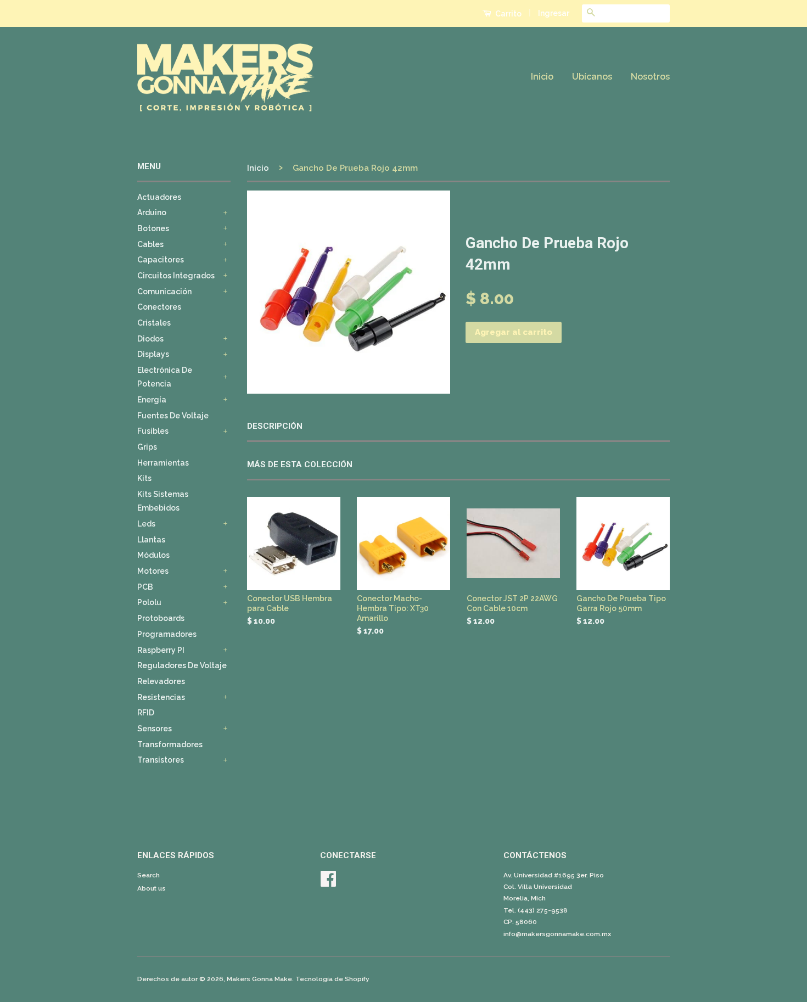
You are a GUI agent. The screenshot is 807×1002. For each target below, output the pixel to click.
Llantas (151, 539)
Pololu (149, 602)
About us (151, 888)
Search (148, 875)
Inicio (542, 76)
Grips (147, 447)
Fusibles (153, 431)
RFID (145, 712)
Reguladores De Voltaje (182, 665)
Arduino (151, 212)
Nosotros (650, 76)
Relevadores (161, 681)
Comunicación (164, 291)
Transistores (160, 759)
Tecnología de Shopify (332, 979)
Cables (150, 244)
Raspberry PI (160, 650)
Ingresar (553, 13)
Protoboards (160, 618)
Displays (153, 354)
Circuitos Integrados (176, 275)
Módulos (153, 555)
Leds (146, 523)
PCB (145, 587)
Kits (144, 478)
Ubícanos (592, 76)
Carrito (508, 13)
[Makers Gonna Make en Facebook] (328, 883)
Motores (153, 571)
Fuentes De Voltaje (173, 415)
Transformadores (170, 744)
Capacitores (160, 259)
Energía (151, 399)
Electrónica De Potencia (164, 377)
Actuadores (159, 197)
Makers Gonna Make (259, 979)
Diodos (150, 338)
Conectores (159, 307)
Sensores (154, 728)
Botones (153, 228)
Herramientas (163, 462)
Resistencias (161, 697)
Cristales (154, 322)
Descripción (274, 426)
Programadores (167, 634)
